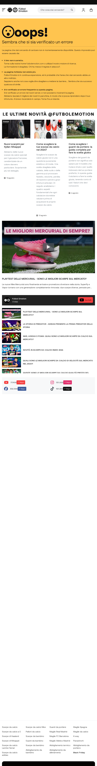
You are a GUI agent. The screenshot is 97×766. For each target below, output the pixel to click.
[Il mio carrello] (91, 10)
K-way (76, 736)
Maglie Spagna (80, 727)
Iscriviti (88, 300)
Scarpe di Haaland (10, 736)
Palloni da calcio (33, 731)
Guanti (70, 122)
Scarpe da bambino (35, 736)
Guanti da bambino (34, 741)
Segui (21, 382)
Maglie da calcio (80, 731)
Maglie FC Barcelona (59, 736)
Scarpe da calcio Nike (36, 727)
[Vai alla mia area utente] (83, 10)
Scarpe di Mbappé (10, 741)
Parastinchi (78, 741)
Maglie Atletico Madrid (60, 741)
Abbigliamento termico (60, 745)
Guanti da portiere (58, 727)
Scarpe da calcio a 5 (11, 731)
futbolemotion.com (35, 63)
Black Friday (79, 752)
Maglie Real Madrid (58, 731)
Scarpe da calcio (9, 727)
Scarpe (6, 122)
